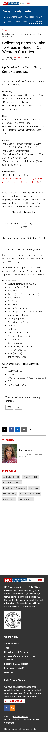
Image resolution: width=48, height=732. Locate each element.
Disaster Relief (9, 499)
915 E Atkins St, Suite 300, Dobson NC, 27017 (26, 17)
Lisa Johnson (18, 57)
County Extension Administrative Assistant (30, 456)
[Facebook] (7, 708)
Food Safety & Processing (14, 488)
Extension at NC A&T (14, 668)
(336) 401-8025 (13, 22)
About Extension (12, 643)
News (4, 30)
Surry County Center (17, 11)
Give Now (8, 672)
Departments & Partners (16, 652)
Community (34, 488)
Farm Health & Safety (12, 482)
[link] (14, 178)
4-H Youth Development (30, 494)
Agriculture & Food (11, 477)
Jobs (6, 647)
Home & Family (9, 494)
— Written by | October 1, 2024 (20, 57)
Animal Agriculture (30, 477)
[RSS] (12, 708)
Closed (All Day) (35, 22)
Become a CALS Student (16, 664)
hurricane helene (26, 499)
